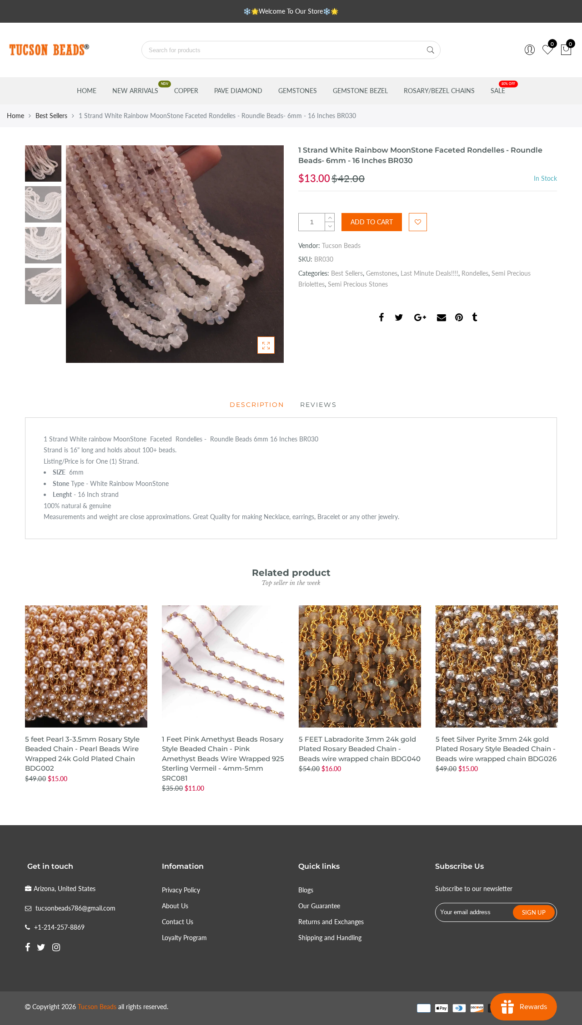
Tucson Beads (341, 245)
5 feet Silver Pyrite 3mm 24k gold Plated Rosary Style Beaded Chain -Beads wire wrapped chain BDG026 (496, 749)
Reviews (318, 405)
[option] (175, 254)
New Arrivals (135, 90)
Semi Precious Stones (358, 284)
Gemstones (297, 90)
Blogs (305, 890)
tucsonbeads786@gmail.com (75, 908)
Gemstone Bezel (360, 90)
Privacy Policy (181, 890)
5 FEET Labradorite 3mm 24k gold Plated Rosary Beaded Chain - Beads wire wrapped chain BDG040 (360, 749)
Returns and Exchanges (331, 922)
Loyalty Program (184, 937)
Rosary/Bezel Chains (439, 90)
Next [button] (261, 254)
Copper (186, 90)
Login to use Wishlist (418, 222)
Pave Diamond (238, 90)
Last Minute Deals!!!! (429, 273)
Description (257, 405)
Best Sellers (51, 115)
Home (86, 90)
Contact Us (177, 922)
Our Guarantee (319, 906)
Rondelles (475, 273)
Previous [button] (88, 254)
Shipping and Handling (329, 937)
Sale (498, 90)
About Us (175, 906)
